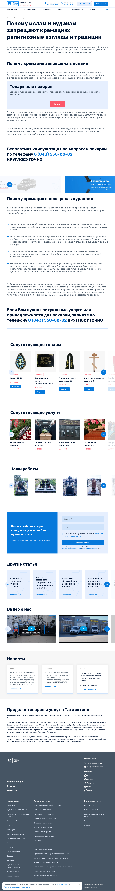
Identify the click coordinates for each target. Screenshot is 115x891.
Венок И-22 (16, 378)
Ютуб (89, 787)
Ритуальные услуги (42, 801)
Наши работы (89, 805)
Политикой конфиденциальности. (17, 887)
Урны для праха (13, 876)
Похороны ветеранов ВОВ (44, 836)
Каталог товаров (14, 801)
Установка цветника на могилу (45, 876)
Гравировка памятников (16, 838)
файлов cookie (63, 885)
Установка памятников (15, 834)
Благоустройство (14, 821)
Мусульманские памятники (17, 810)
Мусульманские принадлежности (13, 866)
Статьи (87, 825)
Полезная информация (93, 801)
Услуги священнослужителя (44, 827)
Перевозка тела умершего (44, 814)
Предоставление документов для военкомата (51, 854)
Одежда (10, 856)
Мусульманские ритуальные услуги (47, 805)
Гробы (9, 843)
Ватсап (90, 779)
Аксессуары (11, 830)
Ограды (10, 825)
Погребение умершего (42, 832)
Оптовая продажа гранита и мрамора (94, 815)
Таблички (10, 860)
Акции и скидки (15, 782)
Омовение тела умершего (43, 823)
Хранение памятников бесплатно (46, 862)
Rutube (90, 790)
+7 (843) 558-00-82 (69, 3)
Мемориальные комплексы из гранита (18, 815)
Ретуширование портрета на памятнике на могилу (53, 867)
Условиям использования (89, 548)
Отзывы (11, 786)
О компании (88, 821)
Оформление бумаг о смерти (45, 819)
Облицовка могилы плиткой (44, 871)
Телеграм (91, 783)
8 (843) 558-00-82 (53, 154)
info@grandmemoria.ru (95, 767)
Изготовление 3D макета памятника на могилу (51, 858)
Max (88, 776)
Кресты (10, 847)
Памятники (11, 805)
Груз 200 (37, 840)
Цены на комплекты (91, 810)
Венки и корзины (13, 852)
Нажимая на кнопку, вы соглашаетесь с (84, 535)
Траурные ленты (13, 872)
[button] (9, 184)
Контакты (12, 790)
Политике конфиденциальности (71, 548)
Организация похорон (42, 810)
